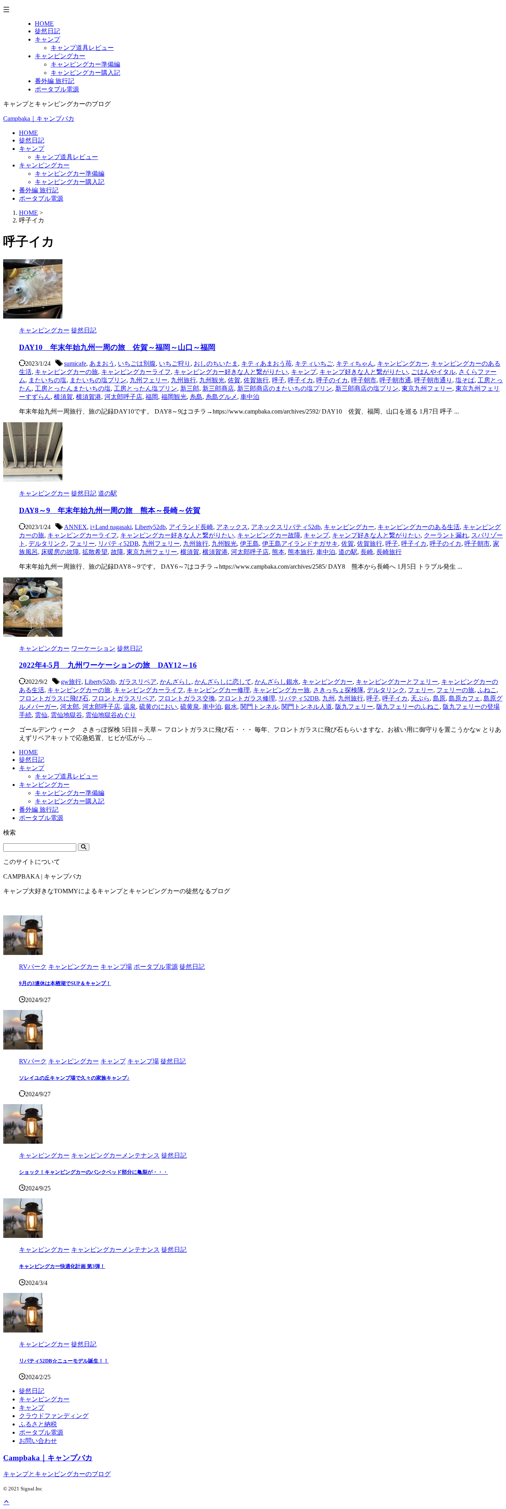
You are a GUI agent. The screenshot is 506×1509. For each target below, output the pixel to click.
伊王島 (249, 543)
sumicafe (75, 363)
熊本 (278, 552)
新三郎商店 (218, 388)
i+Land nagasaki (111, 527)
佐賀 (234, 380)
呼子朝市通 (395, 380)
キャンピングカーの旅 (66, 371)
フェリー (82, 543)
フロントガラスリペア (123, 698)
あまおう (102, 363)
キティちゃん (355, 363)
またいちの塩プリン (98, 380)
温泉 (129, 706)
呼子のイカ (332, 380)
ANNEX (75, 527)
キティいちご (314, 363)
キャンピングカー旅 (281, 690)
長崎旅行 (389, 552)
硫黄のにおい (158, 706)
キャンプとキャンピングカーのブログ (57, 1474)
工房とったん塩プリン (145, 388)
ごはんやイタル (433, 371)
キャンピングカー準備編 (69, 173)
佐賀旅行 (256, 380)
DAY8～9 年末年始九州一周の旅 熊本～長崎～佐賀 (109, 510)
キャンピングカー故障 (268, 535)
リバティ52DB (118, 543)
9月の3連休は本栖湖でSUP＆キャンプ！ (65, 983)
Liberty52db (150, 527)
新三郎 (189, 388)
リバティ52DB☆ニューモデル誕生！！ (64, 1361)
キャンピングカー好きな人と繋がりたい (231, 371)
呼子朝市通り (433, 380)
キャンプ (31, 148)
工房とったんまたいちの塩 (73, 388)
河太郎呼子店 (123, 396)
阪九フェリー (354, 706)
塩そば (464, 380)
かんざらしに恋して (222, 681)
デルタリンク (47, 543)
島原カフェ (464, 698)
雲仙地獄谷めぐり (110, 715)
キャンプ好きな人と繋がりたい (363, 371)
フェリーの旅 (455, 690)
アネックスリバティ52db (286, 527)
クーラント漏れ (446, 535)
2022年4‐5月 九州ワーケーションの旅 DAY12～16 (108, 665)
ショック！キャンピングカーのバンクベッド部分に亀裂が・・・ (93, 1172)
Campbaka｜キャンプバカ (38, 118)
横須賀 (63, 396)
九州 (328, 698)
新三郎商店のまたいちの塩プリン (284, 388)
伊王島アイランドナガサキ (300, 543)
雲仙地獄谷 (66, 715)
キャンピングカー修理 (218, 690)
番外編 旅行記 (39, 190)
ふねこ (487, 690)
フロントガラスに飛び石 (54, 698)
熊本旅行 (300, 552)
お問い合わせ (38, 1440)
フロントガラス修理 (246, 698)
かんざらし (175, 681)
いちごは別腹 (137, 363)
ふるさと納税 (38, 1424)
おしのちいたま (216, 363)
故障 (117, 552)
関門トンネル (259, 706)
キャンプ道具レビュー (66, 157)
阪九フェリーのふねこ (408, 706)
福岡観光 (174, 396)
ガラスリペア (138, 681)
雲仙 (41, 715)
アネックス (232, 527)
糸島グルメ (221, 396)
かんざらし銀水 (277, 681)
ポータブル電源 (41, 198)
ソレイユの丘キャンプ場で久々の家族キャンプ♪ (74, 1078)
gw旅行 (71, 681)
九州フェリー (149, 380)
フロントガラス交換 (186, 698)
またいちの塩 (47, 380)
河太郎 (69, 706)
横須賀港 (88, 396)
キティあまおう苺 (266, 363)
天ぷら (420, 698)
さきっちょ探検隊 (338, 690)
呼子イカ (300, 380)
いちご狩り (175, 363)
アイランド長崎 (191, 527)
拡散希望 (95, 552)
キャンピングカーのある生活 (419, 527)
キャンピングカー (44, 165)
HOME (28, 132)
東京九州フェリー (427, 388)
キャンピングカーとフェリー (397, 681)
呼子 (278, 380)
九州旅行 (183, 380)
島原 (439, 698)
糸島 (196, 396)
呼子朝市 (363, 380)
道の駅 (347, 552)
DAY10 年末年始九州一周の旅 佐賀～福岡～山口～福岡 (117, 347)
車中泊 (249, 396)
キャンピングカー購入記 (69, 181)
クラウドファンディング (54, 1415)
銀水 (231, 706)
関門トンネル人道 (306, 706)
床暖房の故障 (60, 552)
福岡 (151, 396)
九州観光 (212, 380)
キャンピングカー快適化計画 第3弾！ (62, 1266)
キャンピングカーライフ (136, 371)
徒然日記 (31, 140)
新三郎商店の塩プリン (366, 388)
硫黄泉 (189, 706)
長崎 (367, 552)
